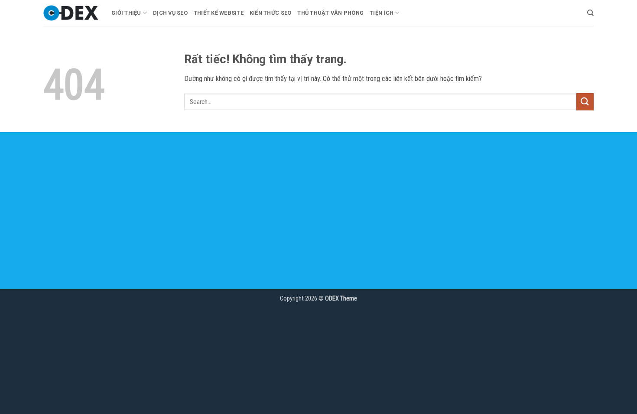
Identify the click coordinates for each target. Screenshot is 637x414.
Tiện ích (381, 13)
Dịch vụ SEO (170, 13)
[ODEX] (70, 13)
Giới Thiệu (126, 13)
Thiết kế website (219, 13)
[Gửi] (585, 101)
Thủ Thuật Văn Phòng (330, 13)
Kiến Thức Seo (270, 13)
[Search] (590, 13)
